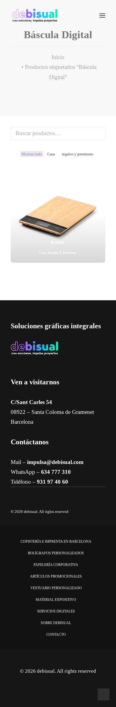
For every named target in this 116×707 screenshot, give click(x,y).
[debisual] (35, 15)
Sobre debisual (56, 623)
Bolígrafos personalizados (56, 553)
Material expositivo (56, 600)
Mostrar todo (31, 154)
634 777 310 (56, 472)
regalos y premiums (77, 154)
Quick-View (98, 175)
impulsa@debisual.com (55, 462)
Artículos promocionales (56, 576)
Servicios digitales (56, 611)
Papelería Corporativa (56, 565)
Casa (51, 154)
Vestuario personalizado (56, 588)
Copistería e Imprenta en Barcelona (56, 541)
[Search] (85, 15)
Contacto (56, 634)
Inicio (58, 57)
